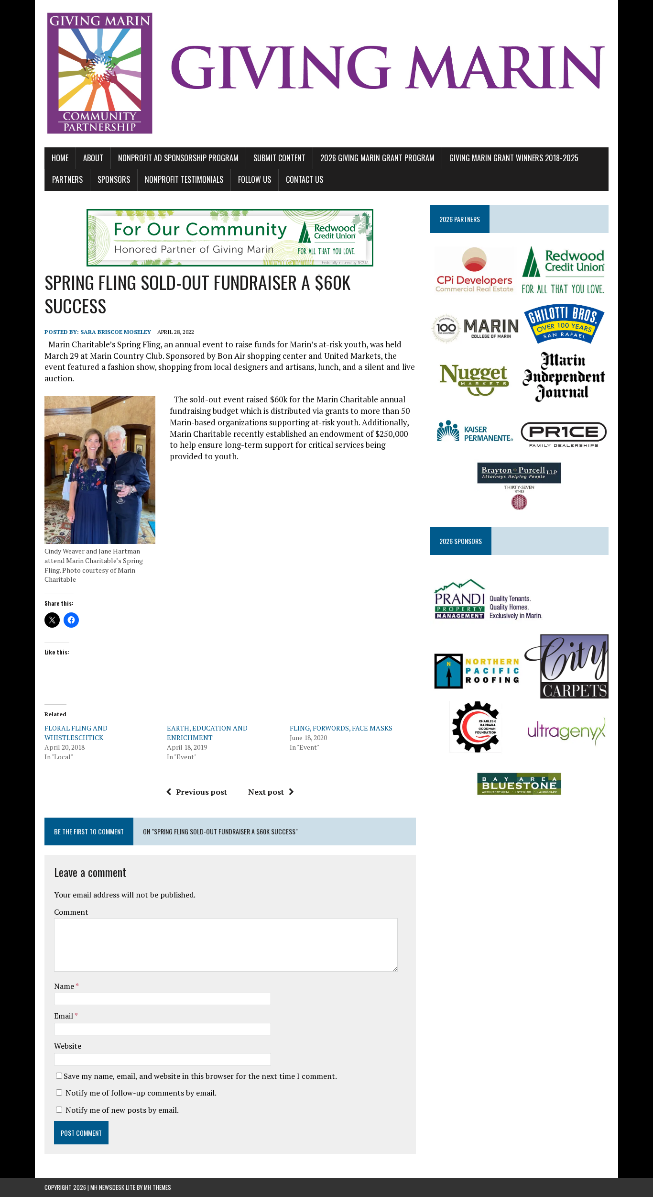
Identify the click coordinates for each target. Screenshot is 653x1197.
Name (65, 986)
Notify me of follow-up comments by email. (141, 1092)
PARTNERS (67, 179)
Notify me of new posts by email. (122, 1110)
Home (60, 158)
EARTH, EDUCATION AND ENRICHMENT (207, 732)
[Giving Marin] (326, 74)
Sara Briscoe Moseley (115, 331)
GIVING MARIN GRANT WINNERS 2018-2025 (513, 158)
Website (67, 1046)
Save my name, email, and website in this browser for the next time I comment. (200, 1076)
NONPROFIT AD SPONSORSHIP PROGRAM (178, 158)
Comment (71, 912)
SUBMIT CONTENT (279, 158)
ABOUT (93, 158)
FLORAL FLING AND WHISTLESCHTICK (76, 732)
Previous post (201, 792)
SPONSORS (114, 179)
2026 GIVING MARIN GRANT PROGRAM (377, 158)
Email (64, 1015)
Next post (266, 792)
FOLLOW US (254, 179)
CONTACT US (304, 179)
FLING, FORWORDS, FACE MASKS (341, 727)
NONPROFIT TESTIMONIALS (184, 179)
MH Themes (157, 1187)
